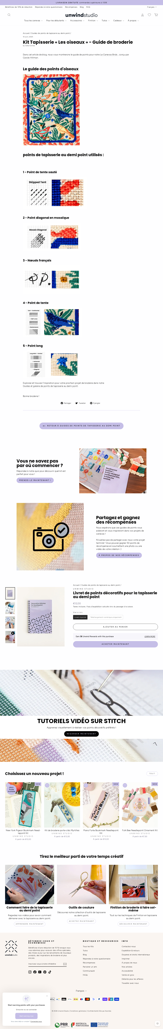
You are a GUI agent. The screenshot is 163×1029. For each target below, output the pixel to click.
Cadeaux (117, 20)
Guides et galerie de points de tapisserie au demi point (50, 386)
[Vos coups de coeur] (149, 15)
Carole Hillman (30, 57)
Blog (82, 7)
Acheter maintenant (115, 644)
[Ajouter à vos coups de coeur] (8, 785)
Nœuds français (39, 260)
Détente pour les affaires (132, 979)
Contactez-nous (129, 946)
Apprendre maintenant (29, 924)
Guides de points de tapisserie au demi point (50, 33)
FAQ (88, 7)
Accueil (26, 33)
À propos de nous (129, 963)
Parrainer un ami (90, 967)
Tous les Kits (88, 946)
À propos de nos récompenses (119, 555)
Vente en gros (128, 975)
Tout (152, 773)
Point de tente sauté (42, 172)
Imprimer (126, 959)
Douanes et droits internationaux (136, 954)
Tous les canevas (32, 20)
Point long (35, 345)
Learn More (150, 636)
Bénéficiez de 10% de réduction (18, 7)
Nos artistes (127, 967)
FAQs (85, 975)
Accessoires (76, 20)
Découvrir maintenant (133, 924)
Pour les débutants (55, 20)
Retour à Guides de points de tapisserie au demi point (83, 426)
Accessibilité (127, 971)
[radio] (80, 617)
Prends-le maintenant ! (35, 480)
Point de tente (38, 302)
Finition (92, 20)
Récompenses (71, 7)
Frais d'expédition (94, 606)
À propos (132, 20)
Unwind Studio (83, 589)
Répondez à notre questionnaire (49, 7)
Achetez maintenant (81, 921)
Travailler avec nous (130, 983)
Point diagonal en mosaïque (48, 217)
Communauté (89, 971)
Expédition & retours (130, 950)
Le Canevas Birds (108, 54)
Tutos (105, 20)
